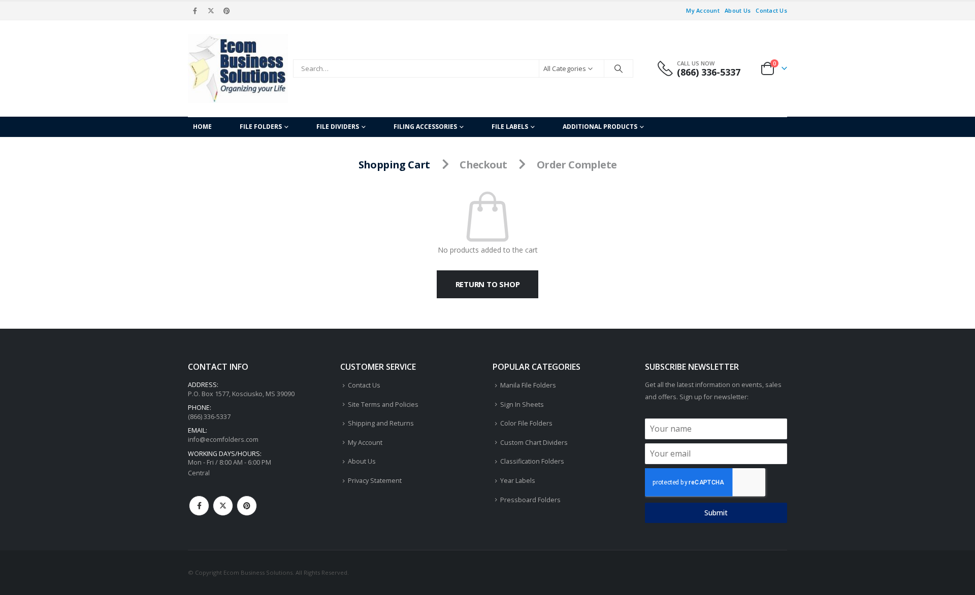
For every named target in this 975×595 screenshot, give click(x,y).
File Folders (261, 126)
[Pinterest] (227, 10)
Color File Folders (526, 423)
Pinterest (247, 506)
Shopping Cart (394, 164)
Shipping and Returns (381, 423)
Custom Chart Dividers (534, 442)
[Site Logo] (238, 68)
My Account (703, 10)
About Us (738, 10)
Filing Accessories (425, 126)
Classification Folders (532, 461)
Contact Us (771, 10)
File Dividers (337, 126)
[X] (210, 10)
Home (202, 126)
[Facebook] (195, 10)
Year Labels (517, 480)
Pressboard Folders (530, 500)
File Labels (510, 126)
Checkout (483, 164)
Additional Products (600, 126)
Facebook (199, 506)
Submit (716, 512)
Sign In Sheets (522, 404)
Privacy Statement (375, 480)
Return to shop (488, 284)
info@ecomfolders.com (223, 439)
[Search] (618, 68)
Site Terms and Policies (383, 404)
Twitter (223, 506)
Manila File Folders (528, 385)
